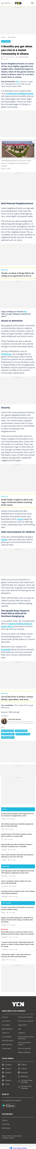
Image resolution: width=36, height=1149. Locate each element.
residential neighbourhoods (20, 93)
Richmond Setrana (24, 57)
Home (3, 37)
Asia (3, 829)
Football (4, 849)
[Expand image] (34, 141)
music (20, 519)
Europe (4, 819)
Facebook (5, 649)
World (3, 912)
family (4, 539)
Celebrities (4, 937)
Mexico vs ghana (8, 734)
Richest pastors (21, 730)
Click (18, 81)
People (4, 925)
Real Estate (11, 37)
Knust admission (8, 737)
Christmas (6, 354)
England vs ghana (22, 734)
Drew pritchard (7, 730)
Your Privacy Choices (20, 1148)
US (2, 839)
